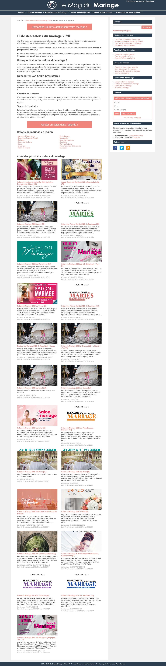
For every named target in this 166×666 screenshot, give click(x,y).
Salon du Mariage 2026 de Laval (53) (31, 388)
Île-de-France (65, 136)
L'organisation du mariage (124, 82)
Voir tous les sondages (132, 118)
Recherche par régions (122, 31)
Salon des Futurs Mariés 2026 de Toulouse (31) (80, 306)
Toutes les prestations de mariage (127, 40)
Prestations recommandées (125, 45)
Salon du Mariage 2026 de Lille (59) (31, 428)
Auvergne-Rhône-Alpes (26, 136)
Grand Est (21, 146)
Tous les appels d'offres (124, 56)
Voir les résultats (128, 114)
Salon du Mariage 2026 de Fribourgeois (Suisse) (36, 554)
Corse (20, 144)
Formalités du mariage (123, 86)
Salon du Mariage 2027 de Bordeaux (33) (77, 596)
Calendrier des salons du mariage (127, 71)
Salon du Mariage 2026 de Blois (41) (31, 472)
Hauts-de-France (24, 148)
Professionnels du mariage (56, 12)
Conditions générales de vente (105, 664)
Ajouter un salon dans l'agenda (126, 67)
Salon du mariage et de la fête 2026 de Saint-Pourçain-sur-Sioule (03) (35, 183)
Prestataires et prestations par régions (129, 41)
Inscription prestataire (135, 1)
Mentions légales (89, 664)
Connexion (150, 1)
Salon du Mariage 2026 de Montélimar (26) (34, 264)
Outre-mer (63, 148)
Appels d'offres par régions (125, 58)
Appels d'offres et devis (103, 12)
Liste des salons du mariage (125, 69)
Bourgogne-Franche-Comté (28, 138)
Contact (122, 664)
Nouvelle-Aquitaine (67, 140)
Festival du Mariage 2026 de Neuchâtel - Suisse (36, 346)
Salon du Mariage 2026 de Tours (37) (31, 306)
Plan (117, 664)
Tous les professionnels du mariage (128, 43)
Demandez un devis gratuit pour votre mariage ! (59, 26)
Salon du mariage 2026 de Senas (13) (76, 388)
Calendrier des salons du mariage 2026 (38, 20)
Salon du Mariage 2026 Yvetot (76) (30, 224)
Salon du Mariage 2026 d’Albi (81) (74, 512)
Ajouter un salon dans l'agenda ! (59, 124)
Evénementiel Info (136, 136)
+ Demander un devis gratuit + (128, 12)
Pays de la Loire (66, 144)
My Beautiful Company (76, 664)
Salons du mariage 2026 (80, 12)
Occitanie (63, 142)
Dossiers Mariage (35, 12)
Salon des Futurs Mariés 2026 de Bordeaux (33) (80, 224)
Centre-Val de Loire (25, 142)
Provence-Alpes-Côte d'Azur (70, 146)
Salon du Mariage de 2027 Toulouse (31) (33, 596)
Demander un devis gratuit (124, 54)
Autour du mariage (122, 88)
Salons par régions (122, 73)
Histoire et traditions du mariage (127, 84)
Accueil (21, 12)
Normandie (64, 138)
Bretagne (21, 140)
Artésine (136, 137)
